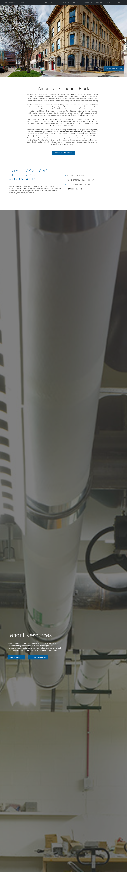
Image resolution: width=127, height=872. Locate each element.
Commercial (63, 2)
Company (87, 2)
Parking (75, 2)
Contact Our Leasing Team (64, 153)
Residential (48, 2)
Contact (119, 2)
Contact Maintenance (38, 657)
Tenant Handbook (16, 657)
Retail (109, 2)
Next (126, 41)
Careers (99, 2)
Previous (1, 41)
